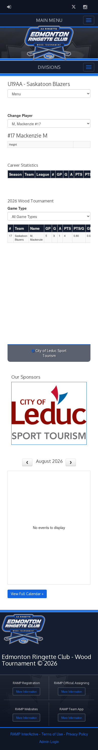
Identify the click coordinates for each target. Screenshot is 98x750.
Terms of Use (52, 733)
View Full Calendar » (27, 594)
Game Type (17, 208)
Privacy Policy (77, 733)
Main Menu (49, 20)
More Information (26, 691)
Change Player (20, 115)
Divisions (49, 67)
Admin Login (49, 741)
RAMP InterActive (24, 733)
